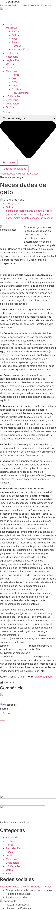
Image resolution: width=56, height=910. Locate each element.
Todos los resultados (14, 168)
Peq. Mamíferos (21, 49)
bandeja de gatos (16, 210)
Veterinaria (12, 56)
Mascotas (11, 27)
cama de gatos (35, 210)
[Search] (2, 719)
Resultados (9, 162)
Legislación (12, 60)
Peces (15, 42)
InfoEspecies (13, 53)
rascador (49, 217)
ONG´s (10, 63)
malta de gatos (22, 217)
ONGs (9, 855)
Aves (14, 38)
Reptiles (16, 45)
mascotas (37, 217)
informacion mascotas (26, 214)
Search (4, 708)
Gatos (15, 35)
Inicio (9, 24)
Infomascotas (7, 173)
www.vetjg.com (43, 676)
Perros (15, 31)
